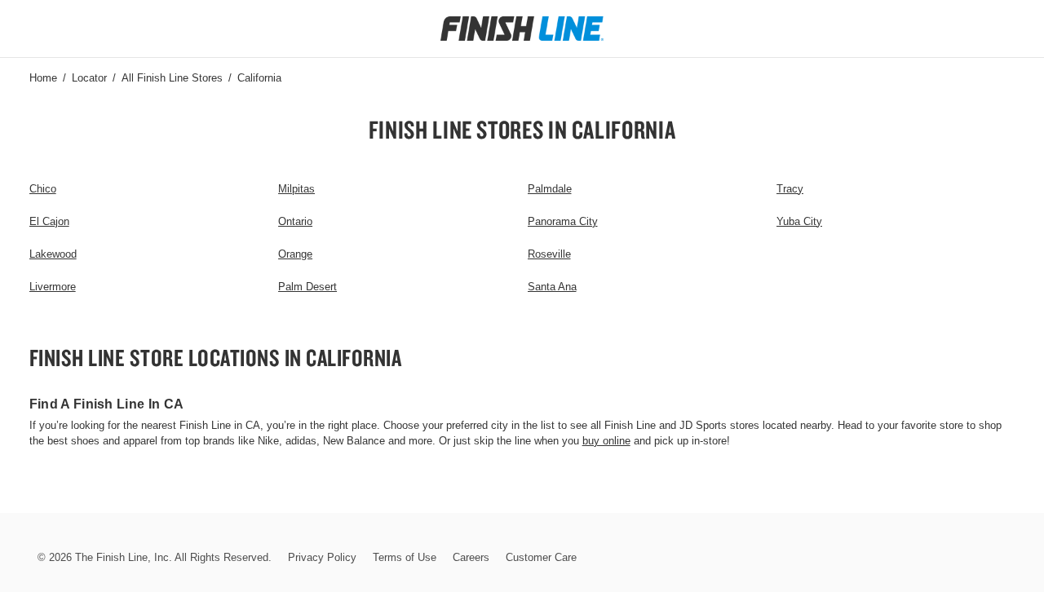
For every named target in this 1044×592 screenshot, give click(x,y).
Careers (471, 557)
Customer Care (541, 557)
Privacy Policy (322, 557)
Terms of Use (404, 557)
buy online (606, 441)
